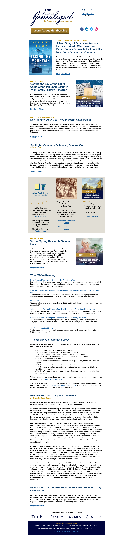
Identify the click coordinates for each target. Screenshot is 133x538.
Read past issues (88, 14)
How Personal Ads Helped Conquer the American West (52, 280)
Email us (93, 16)
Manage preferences (71, 531)
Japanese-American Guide (66, 222)
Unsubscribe (58, 531)
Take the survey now (53, 379)
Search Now (36, 137)
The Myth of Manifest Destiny (42, 328)
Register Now (63, 73)
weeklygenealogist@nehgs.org (63, 385)
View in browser (99, 5)
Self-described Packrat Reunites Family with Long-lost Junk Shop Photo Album (62, 309)
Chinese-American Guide (66, 228)
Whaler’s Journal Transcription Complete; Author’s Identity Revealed (58, 318)
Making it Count (36, 301)
